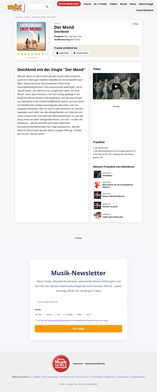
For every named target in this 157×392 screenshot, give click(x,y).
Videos (113, 4)
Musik (123, 4)
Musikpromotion (123, 377)
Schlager (69, 314)
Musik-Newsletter (138, 377)
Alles (40, 314)
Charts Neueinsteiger (50, 377)
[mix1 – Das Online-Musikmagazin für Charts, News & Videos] (15, 5)
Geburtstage (146, 4)
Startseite (19, 17)
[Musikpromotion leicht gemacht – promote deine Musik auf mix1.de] (61, 363)
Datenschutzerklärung (57, 320)
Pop (58, 314)
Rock (89, 314)
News (133, 4)
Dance (49, 314)
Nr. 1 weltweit (34, 377)
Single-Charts (110, 377)
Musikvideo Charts (67, 377)
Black (79, 314)
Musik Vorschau (82, 377)
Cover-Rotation (144, 10)
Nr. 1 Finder (100, 4)
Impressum (78, 363)
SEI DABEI (79, 328)
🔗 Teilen (135, 24)
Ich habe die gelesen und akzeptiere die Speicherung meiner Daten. (73, 320)
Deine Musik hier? (69, 3)
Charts (87, 4)
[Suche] (47, 6)
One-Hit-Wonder (96, 377)
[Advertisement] (116, 122)
